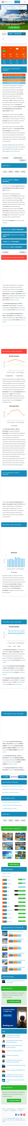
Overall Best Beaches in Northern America (12, 805)
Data (21, 1118)
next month (15, 300)
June (8, 898)
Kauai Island (13, 8)
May (7, 147)
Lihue (20, 8)
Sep (4, 48)
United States (20, 6)
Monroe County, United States (17, 953)
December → (23, 160)
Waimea (17, 171)
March (8, 887)
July (8, 902)
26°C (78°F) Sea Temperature (13, 77)
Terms (8, 1120)
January (9, 880)
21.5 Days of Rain (14, 83)
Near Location (17, 33)
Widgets (17, 1120)
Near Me (10, 33)
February (9, 883)
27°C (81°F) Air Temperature (13, 75)
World (3, 6)
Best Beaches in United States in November (12, 786)
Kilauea (23, 171)
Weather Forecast (6, 873)
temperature (18, 220)
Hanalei (11, 171)
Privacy (12, 1120)
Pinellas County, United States (17, 967)
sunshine (4, 222)
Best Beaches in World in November (10, 792)
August (10, 147)
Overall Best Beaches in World (9, 808)
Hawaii (5, 8)
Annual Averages (6, 876)
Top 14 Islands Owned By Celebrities (16, 1065)
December (9, 921)
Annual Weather (18, 157)
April (3, 147)
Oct (11, 48)
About (17, 1118)
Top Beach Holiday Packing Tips (14, 1050)
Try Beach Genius (14, 1001)
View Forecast (14, 27)
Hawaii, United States (14, 946)
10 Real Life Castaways (12, 1055)
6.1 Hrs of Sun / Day (14, 80)
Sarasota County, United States (17, 960)
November (9, 917)
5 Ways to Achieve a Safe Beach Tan (15, 1070)
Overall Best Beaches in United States (11, 802)
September (15, 147)
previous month (17, 297)
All (24, 33)
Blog (3, 1031)
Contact (4, 1120)
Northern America (11, 6)
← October (5, 157)
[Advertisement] (14, 337)
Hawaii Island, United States (16, 939)
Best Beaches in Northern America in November (13, 789)
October (9, 914)
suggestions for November (13, 151)
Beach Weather (11, 1118)
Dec (23, 48)
